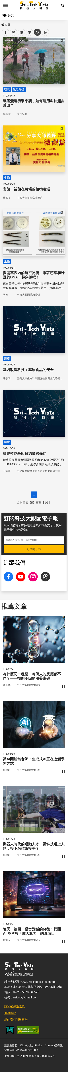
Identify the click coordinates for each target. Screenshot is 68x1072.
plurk (21, 32)
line (28, 32)
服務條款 (10, 1013)
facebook (5, 32)
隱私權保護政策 (14, 1006)
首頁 (7, 24)
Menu (5, 5)
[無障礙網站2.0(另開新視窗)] (28, 1030)
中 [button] (37, 32)
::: (2, 23)
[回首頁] (34, 5)
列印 (45, 32)
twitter (13, 32)
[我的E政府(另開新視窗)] (10, 1030)
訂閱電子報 (34, 549)
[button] (62, 5)
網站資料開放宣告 (16, 1019)
